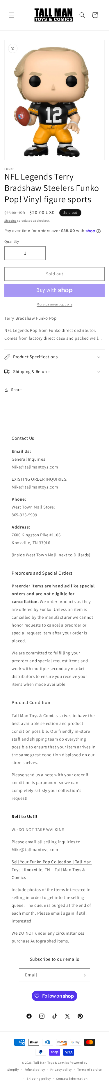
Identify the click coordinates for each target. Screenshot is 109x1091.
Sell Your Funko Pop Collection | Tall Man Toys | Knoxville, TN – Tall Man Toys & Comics (52, 869)
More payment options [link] (54, 304)
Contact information (71, 1078)
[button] (11, 15)
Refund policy (34, 1070)
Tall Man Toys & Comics (51, 1063)
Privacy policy (61, 1070)
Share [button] (16, 389)
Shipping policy (39, 1078)
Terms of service (89, 1070)
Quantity (11, 241)
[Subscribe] (83, 975)
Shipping (10, 220)
